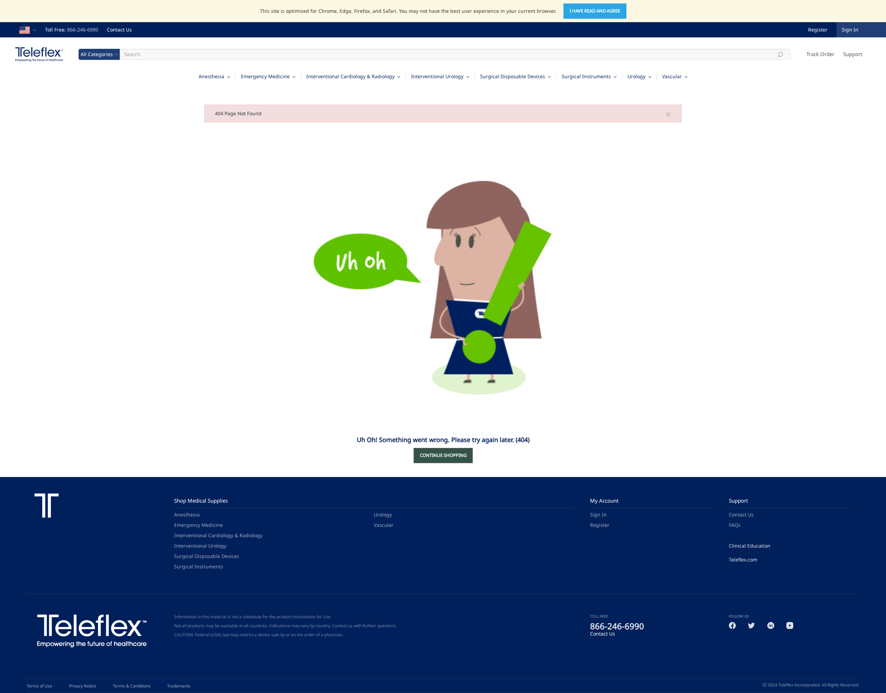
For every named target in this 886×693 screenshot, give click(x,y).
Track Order (820, 54)
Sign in (850, 29)
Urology (636, 76)
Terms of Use (39, 686)
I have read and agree (595, 11)
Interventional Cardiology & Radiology (350, 76)
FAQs (735, 525)
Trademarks (178, 686)
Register (818, 29)
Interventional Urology (437, 76)
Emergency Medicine (265, 76)
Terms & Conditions (132, 686)
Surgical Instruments (586, 76)
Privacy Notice (82, 686)
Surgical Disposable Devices (512, 76)
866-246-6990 (82, 29)
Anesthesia (211, 76)
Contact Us (119, 29)
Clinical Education (749, 545)
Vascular (672, 76)
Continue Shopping (443, 455)
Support (852, 54)
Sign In (598, 514)
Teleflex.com (743, 559)
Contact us (342, 626)
